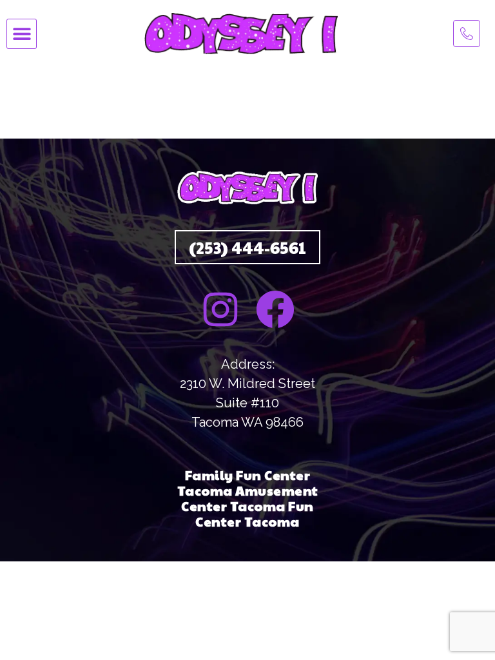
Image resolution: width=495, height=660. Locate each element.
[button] (21, 34)
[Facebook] (275, 309)
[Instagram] (220, 309)
